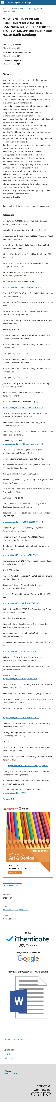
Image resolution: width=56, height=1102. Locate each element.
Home (5, 8)
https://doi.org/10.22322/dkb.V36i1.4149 (20, 651)
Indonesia (8, 1058)
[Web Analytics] (11, 1074)
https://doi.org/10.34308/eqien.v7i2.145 (20, 678)
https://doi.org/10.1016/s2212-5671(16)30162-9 (23, 407)
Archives (14, 8)
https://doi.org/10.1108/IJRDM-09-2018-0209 (22, 287)
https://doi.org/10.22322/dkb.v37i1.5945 (20, 555)
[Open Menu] (2, 2)
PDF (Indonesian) (13, 885)
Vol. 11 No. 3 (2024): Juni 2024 (31, 8)
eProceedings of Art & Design (19, 2)
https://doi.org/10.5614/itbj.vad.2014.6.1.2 (21, 717)
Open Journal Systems (13, 1039)
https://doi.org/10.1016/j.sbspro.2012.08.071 (22, 603)
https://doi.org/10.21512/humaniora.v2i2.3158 (23, 444)
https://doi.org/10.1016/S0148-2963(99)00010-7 (28, 765)
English (7, 1054)
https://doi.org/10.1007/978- (15, 793)
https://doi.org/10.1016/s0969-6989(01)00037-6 (23, 522)
